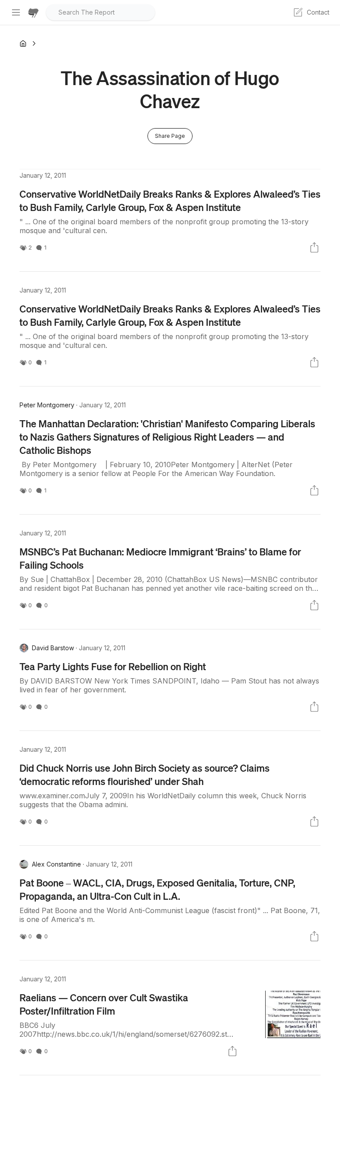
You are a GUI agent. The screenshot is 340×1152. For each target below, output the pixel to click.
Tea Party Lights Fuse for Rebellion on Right (112, 666)
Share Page (170, 136)
